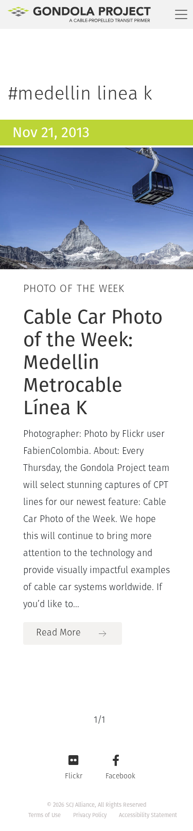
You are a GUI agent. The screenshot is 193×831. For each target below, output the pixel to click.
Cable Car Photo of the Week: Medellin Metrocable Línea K (93, 362)
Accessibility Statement (148, 815)
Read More (58, 633)
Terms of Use (44, 815)
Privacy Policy (90, 815)
